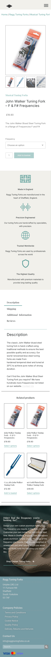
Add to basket (24, 155)
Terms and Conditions (15, 612)
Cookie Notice (11, 620)
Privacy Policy (11, 616)
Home (4, 14)
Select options (10, 446)
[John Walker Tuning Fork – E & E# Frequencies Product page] (14, 415)
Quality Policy (11, 625)
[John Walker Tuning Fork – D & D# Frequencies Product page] (37, 415)
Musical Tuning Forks (16, 95)
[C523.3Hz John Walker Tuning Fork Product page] (14, 465)
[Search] (46, 647)
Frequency (10, 139)
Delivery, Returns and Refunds (19, 629)
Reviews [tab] (11, 320)
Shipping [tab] (11, 308)
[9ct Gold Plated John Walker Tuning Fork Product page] (37, 465)
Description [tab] (13, 302)
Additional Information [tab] (19, 314)
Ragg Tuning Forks (18, 14)
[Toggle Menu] (46, 5)
